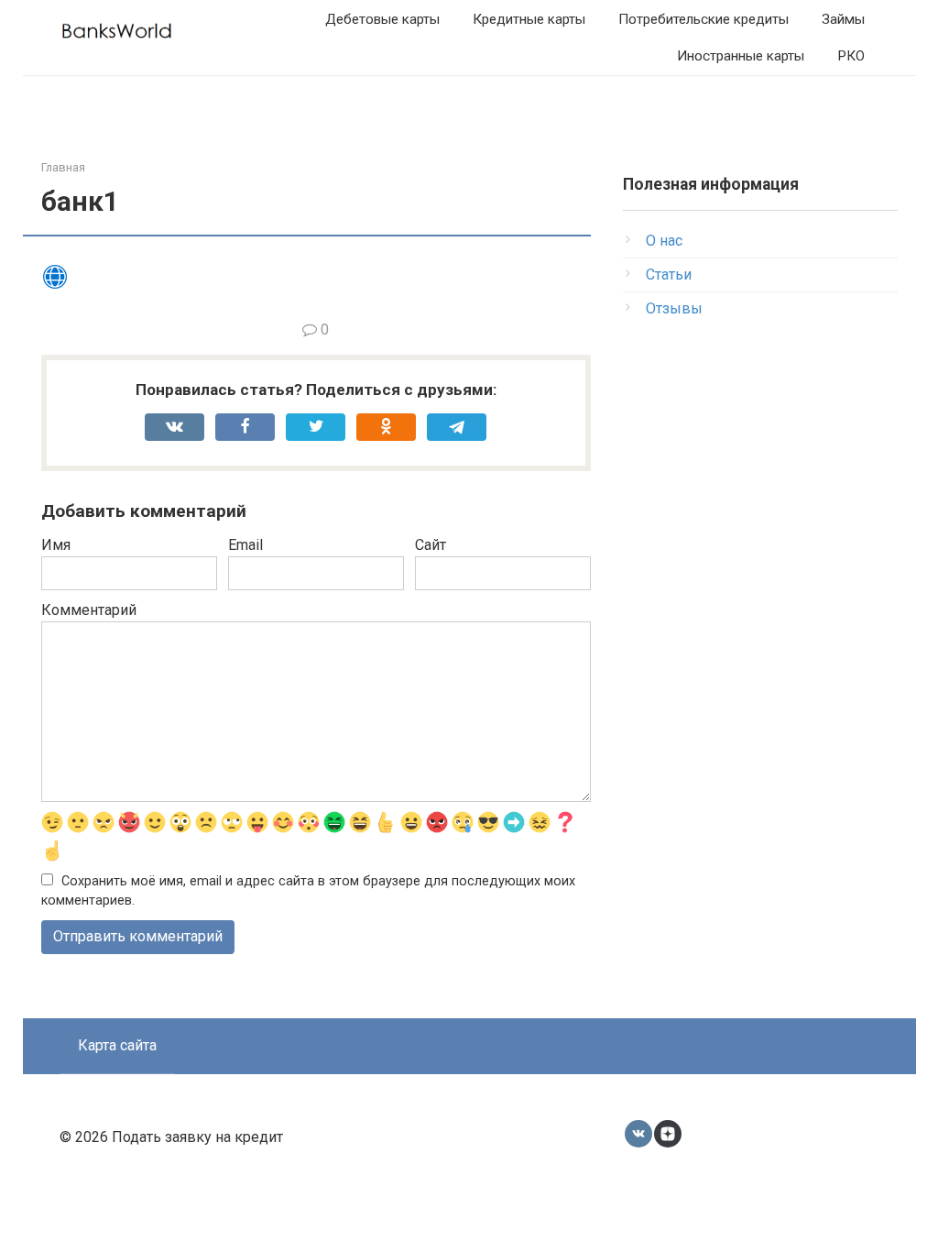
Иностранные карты (740, 56)
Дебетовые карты (382, 19)
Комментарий (88, 610)
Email (245, 545)
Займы (843, 19)
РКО (851, 56)
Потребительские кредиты (703, 19)
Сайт (430, 545)
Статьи (669, 274)
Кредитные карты (529, 19)
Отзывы (674, 308)
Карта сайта (117, 1045)
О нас (664, 240)
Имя (56, 545)
